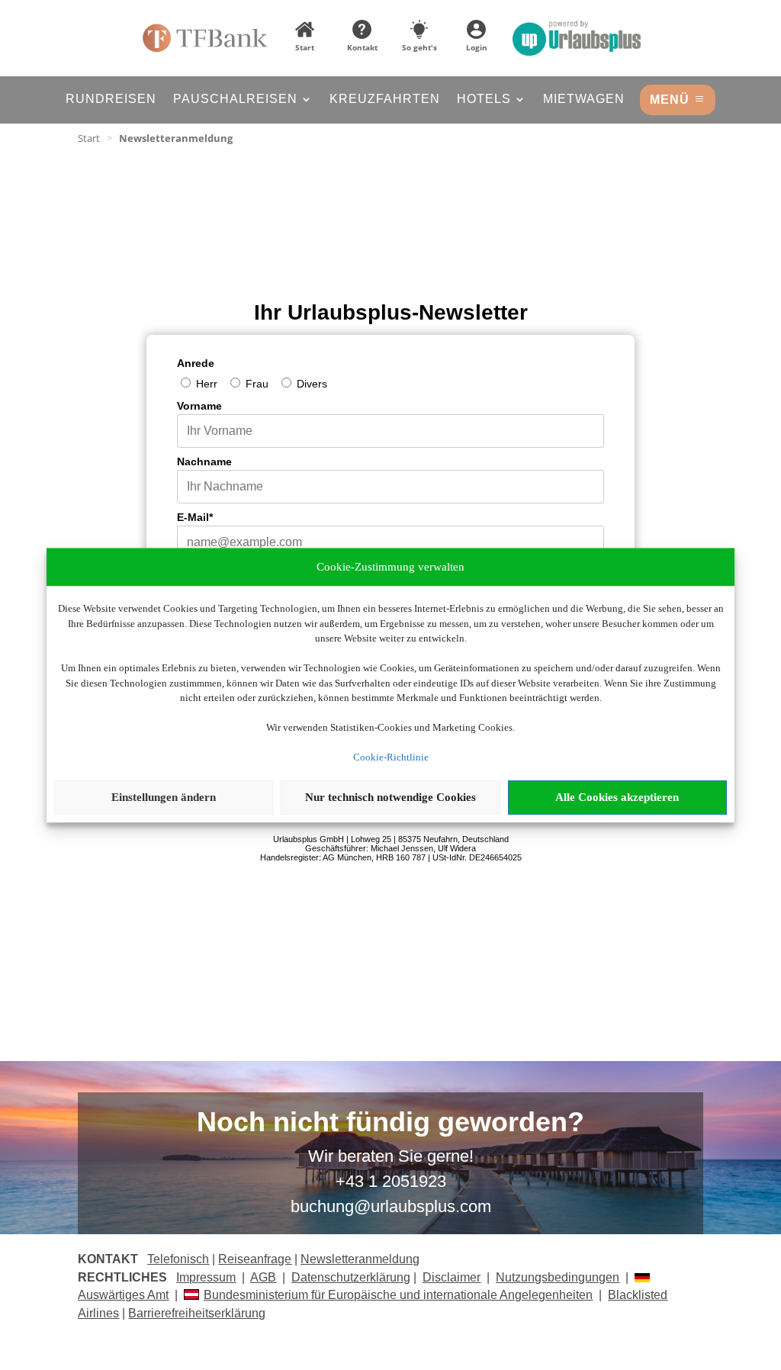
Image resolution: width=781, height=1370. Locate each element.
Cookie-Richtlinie (391, 757)
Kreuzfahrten (384, 99)
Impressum (206, 1277)
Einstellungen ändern (163, 797)
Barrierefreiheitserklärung (196, 1313)
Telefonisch (178, 1259)
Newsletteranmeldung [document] (176, 138)
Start (89, 138)
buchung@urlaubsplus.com (391, 1206)
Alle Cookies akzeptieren (617, 797)
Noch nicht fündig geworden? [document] (390, 1122)
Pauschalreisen (235, 99)
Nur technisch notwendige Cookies (390, 797)
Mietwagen (584, 99)
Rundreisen (111, 99)
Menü (669, 99)
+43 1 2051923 (391, 1181)
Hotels (484, 99)
